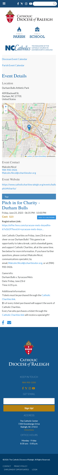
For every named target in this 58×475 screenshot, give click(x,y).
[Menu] (5, 3)
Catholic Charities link (13, 314)
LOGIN (34, 469)
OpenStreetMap (40, 156)
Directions (29, 430)
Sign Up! (29, 408)
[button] (29, 127)
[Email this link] (9, 323)
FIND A (19, 34)
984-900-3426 (9, 169)
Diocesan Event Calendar (14, 59)
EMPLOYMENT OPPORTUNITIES (16, 469)
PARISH (19, 37)
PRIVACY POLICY (20, 466)
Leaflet (29, 156)
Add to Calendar (46, 217)
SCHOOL (37, 37)
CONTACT (7, 466)
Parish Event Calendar (13, 65)
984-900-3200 (29, 382)
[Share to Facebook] (3, 323)
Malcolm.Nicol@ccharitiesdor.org (19, 172)
